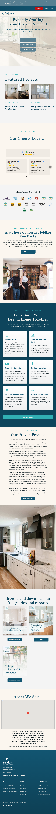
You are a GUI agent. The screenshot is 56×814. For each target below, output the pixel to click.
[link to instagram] (6, 805)
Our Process (28, 498)
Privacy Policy (22, 802)
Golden (26, 731)
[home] (8, 13)
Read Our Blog (42, 788)
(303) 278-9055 (49, 8)
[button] (52, 13)
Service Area (23, 791)
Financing (23, 794)
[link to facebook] (4, 805)
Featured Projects (43, 785)
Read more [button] (34, 172)
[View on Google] (8, 162)
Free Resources (28, 40)
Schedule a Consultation (44, 794)
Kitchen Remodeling (8, 785)
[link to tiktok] (11, 805)
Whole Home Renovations (10, 791)
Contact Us (39, 8)
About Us (22, 785)
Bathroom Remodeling (9, 788)
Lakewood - (15, 731)
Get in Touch (28, 49)
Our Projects (28, 45)
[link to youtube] (9, 805)
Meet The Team (28, 251)
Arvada (21, 731)
